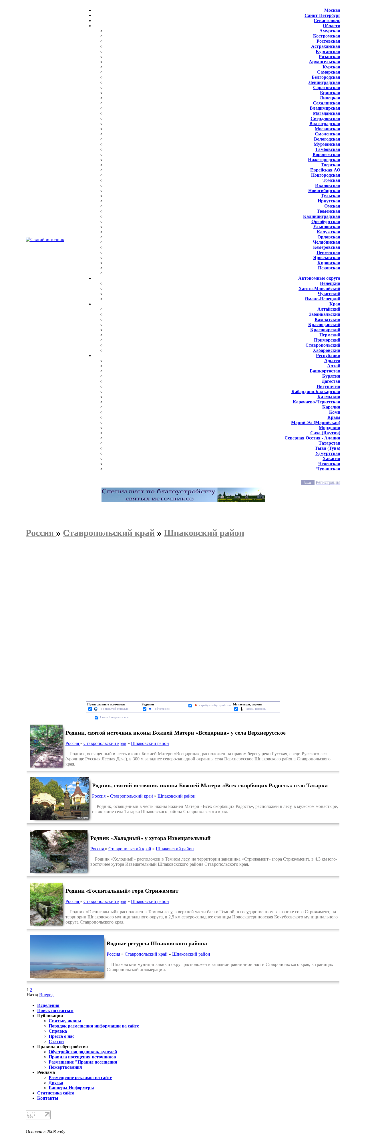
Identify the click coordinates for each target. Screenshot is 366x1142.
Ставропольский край (104, 743)
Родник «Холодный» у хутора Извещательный (150, 838)
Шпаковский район (150, 743)
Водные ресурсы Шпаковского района (157, 943)
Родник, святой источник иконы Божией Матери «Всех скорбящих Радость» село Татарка (210, 785)
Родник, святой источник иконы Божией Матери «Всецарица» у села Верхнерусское (175, 732)
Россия (72, 743)
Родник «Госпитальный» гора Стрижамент (121, 890)
